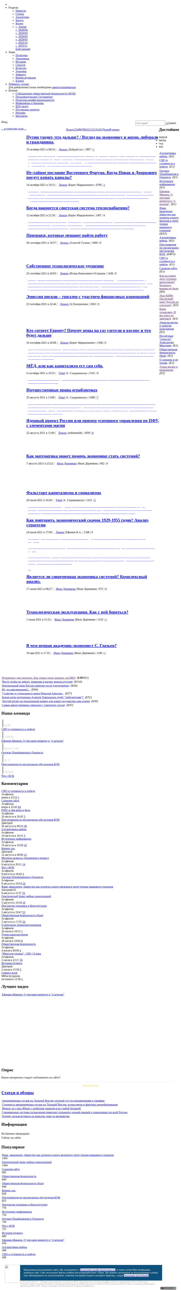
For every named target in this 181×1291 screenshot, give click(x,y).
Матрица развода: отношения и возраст (25, 857)
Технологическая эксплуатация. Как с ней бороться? (77, 612)
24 (23, 883)
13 (95, 129)
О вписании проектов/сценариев (21, 924)
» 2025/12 (22, 42)
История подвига (11, 963)
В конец (114, 129)
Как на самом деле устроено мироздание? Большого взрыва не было (168, 282)
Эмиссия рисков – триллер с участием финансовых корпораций (87, 296)
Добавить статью (18, 84)
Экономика (22, 58)
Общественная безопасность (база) (168, 352)
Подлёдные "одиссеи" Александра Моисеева (166, 340)
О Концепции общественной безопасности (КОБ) (46, 93)
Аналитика (22, 17)
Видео (19, 23)
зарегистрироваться (64, 87)
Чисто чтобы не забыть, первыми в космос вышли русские (37, 681)
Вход (4, 121)
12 (92, 129)
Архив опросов (90, 1085)
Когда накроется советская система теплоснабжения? (78, 207)
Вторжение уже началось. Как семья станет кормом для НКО (38, 677)
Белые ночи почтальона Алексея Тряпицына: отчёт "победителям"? (43, 697)
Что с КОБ (7, 775)
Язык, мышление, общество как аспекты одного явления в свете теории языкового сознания (169, 219)
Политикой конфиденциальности (97, 1270)
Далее (106, 129)
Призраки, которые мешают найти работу (67, 235)
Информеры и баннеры (30, 103)
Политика (22, 55)
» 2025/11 (21, 45)
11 (90, 129)
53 (23, 912)
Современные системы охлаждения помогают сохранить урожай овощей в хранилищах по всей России (64, 1112)
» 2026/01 (22, 39)
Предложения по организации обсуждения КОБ (169, 249)
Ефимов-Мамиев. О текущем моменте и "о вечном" (167, 198)
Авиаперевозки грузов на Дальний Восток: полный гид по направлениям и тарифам (53, 1100)
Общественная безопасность (18, 944)
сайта (106, 1282)
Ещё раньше (23, 48)
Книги (20, 20)
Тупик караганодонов (14, 934)
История (21, 61)
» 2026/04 (22, 29)
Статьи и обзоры (17, 1092)
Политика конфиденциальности (35, 100)
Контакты (21, 115)
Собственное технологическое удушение (65, 266)
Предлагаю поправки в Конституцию (24, 905)
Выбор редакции (26, 77)
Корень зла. (8, 848)
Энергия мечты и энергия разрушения (168, 325)
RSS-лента (22, 106)
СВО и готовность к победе (167, 163)
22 (23, 893)
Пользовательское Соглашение (34, 96)
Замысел (21, 74)
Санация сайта (168, 268)
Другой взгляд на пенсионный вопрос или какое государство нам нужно (46, 701)
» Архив (21, 26)
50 (21, 960)
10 (87, 129)
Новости (21, 10)
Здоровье (21, 71)
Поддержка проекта (27, 109)
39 (25, 826)
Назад (69, 129)
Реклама (20, 112)
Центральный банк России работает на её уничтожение (35, 685)
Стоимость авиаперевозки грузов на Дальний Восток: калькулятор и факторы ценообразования (60, 1104)
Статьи (20, 13)
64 (19, 806)
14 (98, 129)
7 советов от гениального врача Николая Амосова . (33, 693)
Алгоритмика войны (14, 829)
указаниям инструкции (136, 1275)
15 (101, 129)
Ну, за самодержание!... (16, 689)
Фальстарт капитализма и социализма (63, 492)
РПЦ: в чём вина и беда (15, 810)
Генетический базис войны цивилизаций (26, 896)
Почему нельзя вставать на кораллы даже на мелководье (36, 1116)
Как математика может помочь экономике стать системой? (83, 456)
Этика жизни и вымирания (168, 368)
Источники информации (167, 183)
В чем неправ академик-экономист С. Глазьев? (71, 645)
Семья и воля (9, 972)
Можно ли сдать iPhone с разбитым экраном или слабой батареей (41, 1108)
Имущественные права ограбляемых (61, 390)
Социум (20, 64)
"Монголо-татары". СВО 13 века (21, 953)
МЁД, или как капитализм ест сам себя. (64, 365)
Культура (21, 68)
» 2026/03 (22, 33)
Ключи (20, 80)
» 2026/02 (22, 36)
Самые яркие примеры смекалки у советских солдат (33, 705)
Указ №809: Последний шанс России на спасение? (169, 300)
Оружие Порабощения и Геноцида (169, 174)
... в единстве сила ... (13, 128)
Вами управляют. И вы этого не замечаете (167, 314)
